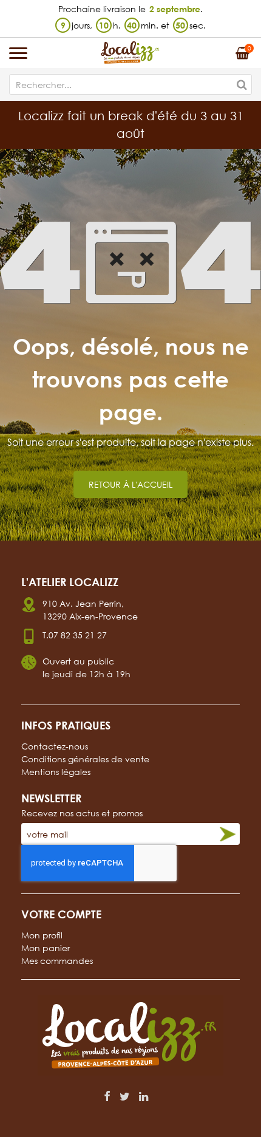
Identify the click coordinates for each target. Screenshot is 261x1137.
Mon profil (42, 935)
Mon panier (45, 948)
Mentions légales (55, 771)
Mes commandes (57, 960)
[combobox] (130, 84)
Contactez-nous (54, 746)
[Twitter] (125, 1096)
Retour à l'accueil (130, 484)
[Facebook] (107, 1096)
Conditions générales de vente (85, 759)
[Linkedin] (143, 1096)
